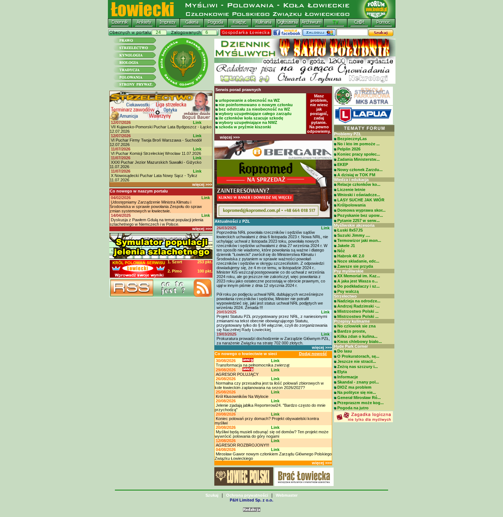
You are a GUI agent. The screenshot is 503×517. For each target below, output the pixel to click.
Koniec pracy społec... (358, 154)
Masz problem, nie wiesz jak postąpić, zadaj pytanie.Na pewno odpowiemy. (319, 113)
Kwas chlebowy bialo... (359, 341)
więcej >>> (202, 184)
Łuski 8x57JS (350, 230)
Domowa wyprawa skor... (361, 210)
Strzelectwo (345, 296)
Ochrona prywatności (247, 495)
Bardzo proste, (351, 331)
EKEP (342, 164)
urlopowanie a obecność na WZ (249, 100)
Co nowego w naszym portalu (139, 191)
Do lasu (344, 351)
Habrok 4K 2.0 (350, 256)
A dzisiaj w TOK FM (356, 175)
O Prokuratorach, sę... (358, 356)
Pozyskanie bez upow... (360, 215)
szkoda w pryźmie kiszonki (245, 127)
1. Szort (175, 262)
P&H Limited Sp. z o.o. (251, 500)
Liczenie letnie (351, 189)
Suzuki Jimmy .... (353, 235)
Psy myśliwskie (348, 271)
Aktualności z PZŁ (232, 221)
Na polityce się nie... (356, 392)
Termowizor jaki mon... (359, 240)
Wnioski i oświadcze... (358, 194)
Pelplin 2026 (348, 149)
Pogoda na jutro (353, 408)
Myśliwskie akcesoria (354, 225)
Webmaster (287, 495)
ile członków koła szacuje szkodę (251, 118)
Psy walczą (348, 291)
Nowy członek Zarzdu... (360, 169)
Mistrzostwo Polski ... (358, 311)
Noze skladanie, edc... (358, 261)
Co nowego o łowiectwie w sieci (246, 353)
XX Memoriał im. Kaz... (358, 276)
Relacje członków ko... (358, 184)
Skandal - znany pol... (358, 382)
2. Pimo (175, 271)
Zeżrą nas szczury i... (357, 366)
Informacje (347, 377)
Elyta (342, 371)
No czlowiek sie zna (356, 326)
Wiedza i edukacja (351, 179)
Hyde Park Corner (351, 346)
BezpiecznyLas (352, 138)
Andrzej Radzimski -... (358, 306)
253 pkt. (204, 262)
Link (197, 122)
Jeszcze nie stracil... (356, 361)
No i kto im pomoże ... (358, 144)
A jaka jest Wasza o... (357, 281)
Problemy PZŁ (347, 134)
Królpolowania (351, 205)
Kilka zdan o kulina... (357, 336)
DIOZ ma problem (354, 387)
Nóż (341, 251)
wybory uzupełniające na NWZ (248, 122)
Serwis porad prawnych (238, 89)
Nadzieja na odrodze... (358, 301)
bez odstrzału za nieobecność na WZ (254, 109)
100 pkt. (204, 271)
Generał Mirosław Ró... (359, 397)
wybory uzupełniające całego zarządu (255, 113)
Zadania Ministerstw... (358, 159)
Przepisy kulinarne (352, 321)
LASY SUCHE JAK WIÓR (360, 200)
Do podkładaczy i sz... (358, 286)
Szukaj (211, 495)
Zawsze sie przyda (355, 266)
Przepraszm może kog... (360, 402)
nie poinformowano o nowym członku (256, 105)
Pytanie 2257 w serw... (358, 220)
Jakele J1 (346, 245)
